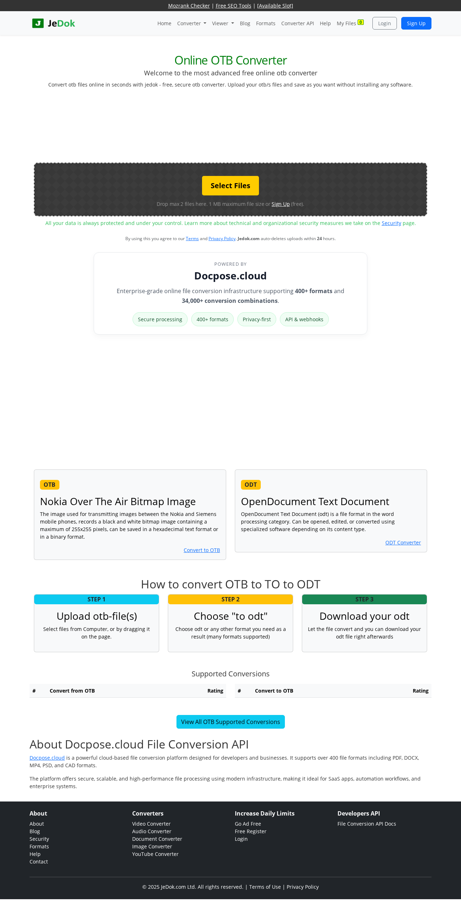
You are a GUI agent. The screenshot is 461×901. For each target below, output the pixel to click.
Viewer (221, 23)
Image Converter (152, 846)
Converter (189, 23)
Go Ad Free (248, 823)
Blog (245, 23)
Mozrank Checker (189, 5)
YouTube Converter (155, 854)
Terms (192, 238)
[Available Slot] (275, 5)
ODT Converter (403, 542)
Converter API (297, 23)
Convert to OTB (202, 550)
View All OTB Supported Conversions (230, 722)
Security (391, 223)
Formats (266, 23)
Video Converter (151, 823)
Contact (39, 861)
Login (384, 23)
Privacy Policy (222, 238)
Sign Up (416, 23)
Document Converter (157, 838)
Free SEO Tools (233, 5)
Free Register (251, 831)
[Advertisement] (230, 128)
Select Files (230, 185)
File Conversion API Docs (366, 823)
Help (325, 23)
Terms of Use (265, 886)
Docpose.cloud (230, 275)
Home (164, 23)
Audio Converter (151, 831)
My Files (349, 23)
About (37, 823)
